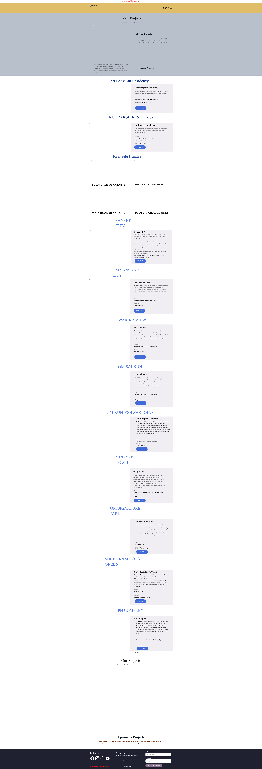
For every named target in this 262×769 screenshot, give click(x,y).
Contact (144, 8)
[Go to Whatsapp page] (169, 8)
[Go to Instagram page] (166, 8)
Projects (129, 8)
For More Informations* (150, 751)
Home (117, 8)
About (123, 8)
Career (136, 8)
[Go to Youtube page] (171, 8)
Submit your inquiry (154, 765)
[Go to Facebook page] (164, 8)
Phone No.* (148, 758)
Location (141, 108)
